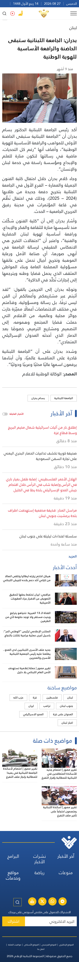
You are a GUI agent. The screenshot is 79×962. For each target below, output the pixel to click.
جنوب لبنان (66, 706)
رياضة (39, 872)
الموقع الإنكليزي (66, 945)
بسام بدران (38, 398)
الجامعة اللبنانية (63, 398)
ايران (31, 706)
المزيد (73, 556)
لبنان (73, 28)
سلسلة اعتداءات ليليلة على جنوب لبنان (48, 536)
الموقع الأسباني (31, 945)
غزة (35, 697)
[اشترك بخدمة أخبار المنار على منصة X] (42, 901)
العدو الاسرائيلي (33, 714)
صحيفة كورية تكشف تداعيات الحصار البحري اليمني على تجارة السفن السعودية (40, 456)
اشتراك (13, 921)
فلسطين (52, 697)
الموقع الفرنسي (49, 945)
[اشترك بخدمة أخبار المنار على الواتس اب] (52, 901)
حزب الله (18, 697)
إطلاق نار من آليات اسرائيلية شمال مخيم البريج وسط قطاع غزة (42, 430)
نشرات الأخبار (39, 859)
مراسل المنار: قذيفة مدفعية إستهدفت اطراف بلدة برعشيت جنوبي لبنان (42, 513)
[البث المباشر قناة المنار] (32, 901)
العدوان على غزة (63, 714)
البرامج (13, 856)
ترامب (46, 706)
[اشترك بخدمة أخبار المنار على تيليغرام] (62, 901)
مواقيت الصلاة (14, 945)
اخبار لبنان (67, 722)
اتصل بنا (40, 949)
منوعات (66, 872)
